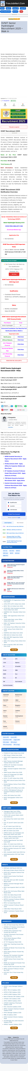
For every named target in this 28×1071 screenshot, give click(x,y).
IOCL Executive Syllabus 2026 (12, 1006)
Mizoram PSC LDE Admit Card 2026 (14, 846)
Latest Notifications (5, 11)
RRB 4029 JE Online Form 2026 (13, 635)
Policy (9, 1037)
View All (14, 649)
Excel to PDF (14, 737)
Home (2, 8)
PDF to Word (6, 742)
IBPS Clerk (5, 553)
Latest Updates (8, 522)
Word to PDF (6, 737)
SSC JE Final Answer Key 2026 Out (15, 526)
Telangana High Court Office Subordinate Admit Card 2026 (14, 537)
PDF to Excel (14, 742)
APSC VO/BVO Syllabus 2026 (12, 1001)
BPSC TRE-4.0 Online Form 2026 (13, 606)
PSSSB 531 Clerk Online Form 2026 (14, 753)
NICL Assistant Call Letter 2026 (13, 828)
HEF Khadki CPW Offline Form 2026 (14, 788)
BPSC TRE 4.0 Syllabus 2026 (12, 990)
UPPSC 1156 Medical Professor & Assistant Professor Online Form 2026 (13, 791)
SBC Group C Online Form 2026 (13, 755)
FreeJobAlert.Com (15, 3)
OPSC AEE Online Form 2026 (12, 795)
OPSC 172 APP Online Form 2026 (13, 778)
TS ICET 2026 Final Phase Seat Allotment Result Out (14, 541)
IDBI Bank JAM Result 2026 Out (14, 529)
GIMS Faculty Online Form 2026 (13, 772)
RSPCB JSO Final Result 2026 (12, 897)
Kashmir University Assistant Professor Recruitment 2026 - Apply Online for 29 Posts (16, 485)
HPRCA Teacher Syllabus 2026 (13, 1024)
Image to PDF (17, 739)
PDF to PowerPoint (7, 744)
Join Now (14, 274)
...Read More (10, 427)
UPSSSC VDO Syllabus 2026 (12, 998)
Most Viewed (20, 522)
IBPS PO (18, 550)
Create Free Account (14, 514)
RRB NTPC (5, 555)
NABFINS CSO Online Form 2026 (13, 633)
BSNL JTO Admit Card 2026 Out (13, 844)
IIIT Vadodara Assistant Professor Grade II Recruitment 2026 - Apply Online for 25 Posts (15, 473)
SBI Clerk (17, 553)
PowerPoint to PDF (7, 739)
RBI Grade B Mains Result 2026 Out (15, 533)
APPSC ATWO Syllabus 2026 (12, 992)
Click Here (21, 344)
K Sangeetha (5, 100)
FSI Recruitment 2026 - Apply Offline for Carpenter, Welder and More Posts (15, 466)
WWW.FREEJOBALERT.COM (14, 226)
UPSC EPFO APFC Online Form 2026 (14, 604)
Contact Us (16, 1037)
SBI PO (11, 553)
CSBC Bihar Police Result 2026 (13, 909)
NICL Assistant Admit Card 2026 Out (14, 852)
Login (21, 11)
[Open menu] (8, 8)
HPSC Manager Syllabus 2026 (12, 1012)
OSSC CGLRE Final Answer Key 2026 (14, 966)
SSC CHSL (11, 550)
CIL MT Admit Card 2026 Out (12, 826)
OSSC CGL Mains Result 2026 (12, 895)
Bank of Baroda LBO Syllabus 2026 (14, 996)
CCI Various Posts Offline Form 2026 (14, 627)
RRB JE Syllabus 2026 (10, 1015)
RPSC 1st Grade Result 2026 (12, 903)
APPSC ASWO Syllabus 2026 (12, 994)
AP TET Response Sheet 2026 (12, 942)
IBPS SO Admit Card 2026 (11, 830)
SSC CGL (5, 550)
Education (15, 11)
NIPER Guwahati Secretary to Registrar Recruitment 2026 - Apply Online (15, 459)
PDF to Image (17, 744)
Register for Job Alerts (14, 360)
